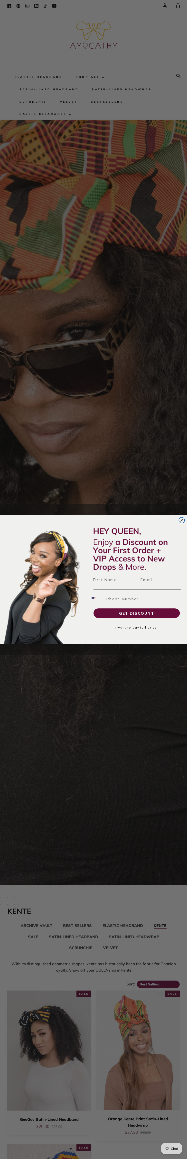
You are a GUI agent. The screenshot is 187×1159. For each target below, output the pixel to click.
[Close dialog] (182, 520)
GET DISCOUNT (136, 613)
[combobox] (96, 598)
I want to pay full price (136, 627)
